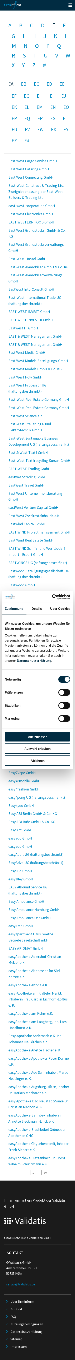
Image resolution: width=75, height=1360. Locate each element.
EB (23, 84)
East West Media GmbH (26, 352)
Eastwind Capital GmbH (26, 524)
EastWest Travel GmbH (26, 485)
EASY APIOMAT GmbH (25, 948)
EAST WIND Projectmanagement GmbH (39, 532)
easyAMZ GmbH (20, 925)
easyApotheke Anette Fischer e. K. (34, 1050)
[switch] (64, 692)
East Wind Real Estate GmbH (31, 540)
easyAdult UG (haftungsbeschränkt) (36, 854)
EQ (27, 118)
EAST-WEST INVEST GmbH (29, 311)
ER (40, 118)
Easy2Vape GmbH (22, 772)
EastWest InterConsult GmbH (31, 289)
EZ (14, 140)
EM (40, 107)
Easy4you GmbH (21, 805)
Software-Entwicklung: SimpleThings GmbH (27, 1237)
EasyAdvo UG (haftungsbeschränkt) (35, 862)
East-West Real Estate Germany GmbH (38, 399)
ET (65, 118)
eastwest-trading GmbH (27, 477)
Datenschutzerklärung (34, 660)
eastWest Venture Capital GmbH (33, 507)
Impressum (18, 1346)
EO (66, 107)
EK (14, 107)
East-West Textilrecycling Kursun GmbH (39, 460)
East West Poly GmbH (25, 377)
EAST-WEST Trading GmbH (29, 468)
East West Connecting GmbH (30, 177)
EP (14, 118)
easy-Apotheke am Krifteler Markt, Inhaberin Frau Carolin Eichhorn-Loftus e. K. (38, 999)
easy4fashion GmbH (24, 789)
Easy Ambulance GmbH (26, 901)
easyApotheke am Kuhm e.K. (30, 1013)
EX (53, 129)
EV (27, 129)
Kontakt (16, 1309)
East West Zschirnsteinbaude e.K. (34, 515)
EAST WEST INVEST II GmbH (30, 319)
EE (62, 84)
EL (26, 107)
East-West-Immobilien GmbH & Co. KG (38, 267)
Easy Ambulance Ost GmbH (29, 917)
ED (49, 84)
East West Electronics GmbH (30, 213)
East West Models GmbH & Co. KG (35, 368)
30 (45, 1172)
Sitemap (16, 1339)
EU (14, 129)
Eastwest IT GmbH (23, 328)
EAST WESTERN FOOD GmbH (31, 222)
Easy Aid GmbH (20, 870)
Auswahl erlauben (37, 748)
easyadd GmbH (20, 838)
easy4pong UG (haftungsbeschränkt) (36, 797)
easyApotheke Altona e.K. (28, 985)
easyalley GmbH (20, 879)
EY (66, 129)
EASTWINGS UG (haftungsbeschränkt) (37, 562)
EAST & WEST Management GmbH (35, 336)
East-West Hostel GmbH (27, 258)
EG (26, 96)
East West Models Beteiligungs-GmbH (38, 360)
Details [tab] (37, 608)
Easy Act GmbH (20, 830)
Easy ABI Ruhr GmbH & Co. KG (31, 821)
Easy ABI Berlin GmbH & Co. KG (32, 813)
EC (36, 84)
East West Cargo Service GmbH (32, 160)
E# (26, 140)
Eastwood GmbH (21, 585)
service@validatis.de (20, 1284)
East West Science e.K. (25, 415)
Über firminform (22, 1301)
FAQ (13, 1317)
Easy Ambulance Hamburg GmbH (34, 909)
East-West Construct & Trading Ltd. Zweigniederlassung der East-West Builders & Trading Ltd (36, 191)
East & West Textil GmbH (28, 452)
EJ (63, 96)
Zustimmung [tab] (14, 608)
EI (52, 96)
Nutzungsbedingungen (26, 1324)
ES (52, 118)
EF (14, 96)
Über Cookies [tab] (60, 608)
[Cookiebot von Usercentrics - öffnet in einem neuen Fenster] (53, 597)
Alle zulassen (37, 736)
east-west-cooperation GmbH (31, 205)
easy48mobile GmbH (24, 780)
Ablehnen (38, 760)
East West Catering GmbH (28, 169)
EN (53, 107)
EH (39, 96)
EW (40, 129)
